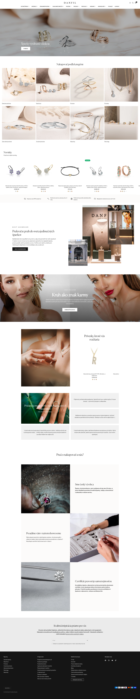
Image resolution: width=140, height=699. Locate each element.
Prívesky (76, 6)
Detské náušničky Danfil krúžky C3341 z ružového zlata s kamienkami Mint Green (123, 186)
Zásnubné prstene (44, 6)
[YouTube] (113, 660)
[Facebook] (106, 660)
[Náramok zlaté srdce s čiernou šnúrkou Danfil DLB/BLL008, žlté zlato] (70, 171)
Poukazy (110, 6)
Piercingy (84, 6)
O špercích (40, 656)
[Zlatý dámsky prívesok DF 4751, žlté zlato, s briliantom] (94, 358)
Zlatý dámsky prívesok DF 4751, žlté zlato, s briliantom (94, 374)
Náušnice (34, 6)
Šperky (6, 656)
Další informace (75, 656)
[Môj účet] (130, 3)
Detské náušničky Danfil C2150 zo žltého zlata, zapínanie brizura (43, 186)
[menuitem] (25, 6)
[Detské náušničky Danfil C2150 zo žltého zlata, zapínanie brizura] (43, 171)
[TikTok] (116, 660)
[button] (25, 48)
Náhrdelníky (101, 6)
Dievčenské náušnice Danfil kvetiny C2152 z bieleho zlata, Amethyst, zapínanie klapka (16, 186)
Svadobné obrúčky (58, 6)
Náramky (92, 6)
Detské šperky (24, 6)
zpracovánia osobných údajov (75, 634)
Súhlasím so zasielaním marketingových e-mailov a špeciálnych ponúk (69, 643)
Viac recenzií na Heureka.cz (45, 411)
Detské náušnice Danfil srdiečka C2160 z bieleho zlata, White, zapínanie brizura (96, 186)
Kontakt (117, 6)
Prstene (68, 6)
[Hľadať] (132, 3)
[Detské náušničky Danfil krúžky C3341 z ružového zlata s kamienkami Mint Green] (123, 171)
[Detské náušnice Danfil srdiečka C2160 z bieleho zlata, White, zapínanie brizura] (97, 171)
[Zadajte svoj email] (87, 640)
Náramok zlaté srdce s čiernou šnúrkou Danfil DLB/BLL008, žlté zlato (70, 186)
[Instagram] (109, 660)
